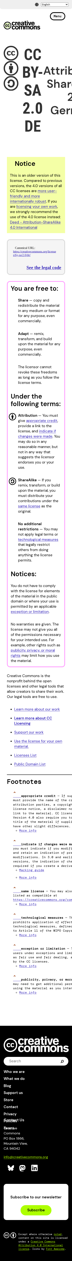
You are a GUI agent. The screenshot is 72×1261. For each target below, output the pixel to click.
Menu (57, 16)
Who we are (14, 1071)
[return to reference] (17, 796)
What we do (14, 1078)
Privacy (10, 1114)
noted (57, 1234)
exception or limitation (30, 611)
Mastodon (22, 1168)
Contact (11, 1106)
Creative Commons (22, 25)
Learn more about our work (37, 709)
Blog (7, 1085)
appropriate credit (41, 420)
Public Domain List (30, 764)
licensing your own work (36, 206)
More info (27, 830)
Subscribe (36, 1210)
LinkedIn (34, 1168)
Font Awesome (55, 1249)
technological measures (38, 539)
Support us (13, 1092)
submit (62, 1061)
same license (29, 506)
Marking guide (31, 870)
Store (8, 1099)
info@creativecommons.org (26, 1157)
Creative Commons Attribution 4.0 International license (40, 1245)
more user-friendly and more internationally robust (33, 196)
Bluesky (11, 1168)
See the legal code (43, 267)
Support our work (29, 732)
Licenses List (25, 755)
